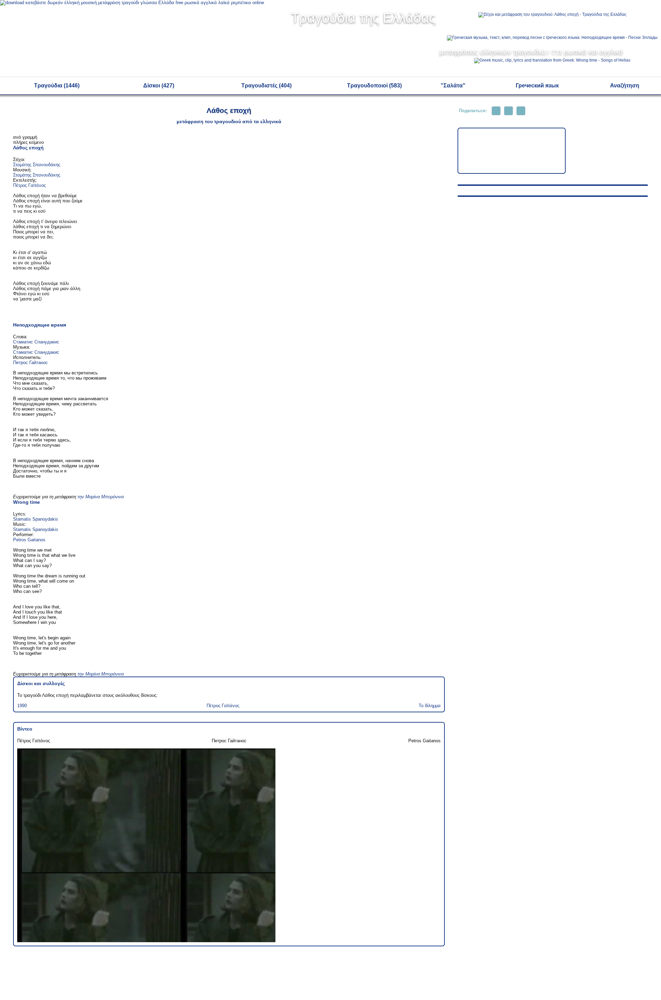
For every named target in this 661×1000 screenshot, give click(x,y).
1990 (22, 705)
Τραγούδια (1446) (57, 85)
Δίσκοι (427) (158, 85)
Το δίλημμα (430, 705)
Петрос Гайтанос (30, 362)
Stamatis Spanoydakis (35, 519)
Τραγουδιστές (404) (266, 85)
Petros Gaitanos (29, 539)
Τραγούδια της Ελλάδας (363, 17)
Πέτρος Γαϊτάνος (29, 185)
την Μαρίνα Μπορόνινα (100, 496)
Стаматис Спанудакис (36, 341)
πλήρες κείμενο (28, 142)
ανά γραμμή (25, 137)
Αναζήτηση (624, 85)
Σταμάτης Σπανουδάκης (36, 164)
